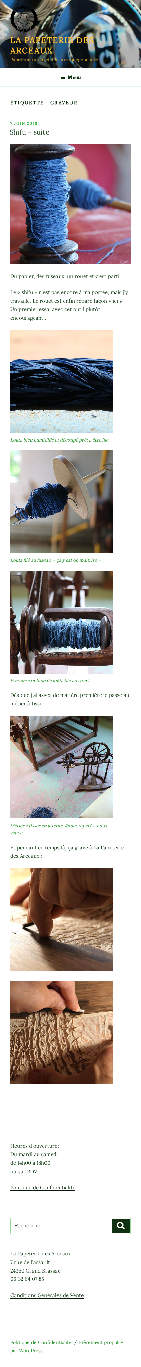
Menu (74, 77)
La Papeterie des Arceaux (52, 45)
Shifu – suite (29, 132)
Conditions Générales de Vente (47, 1295)
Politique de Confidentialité (42, 1187)
